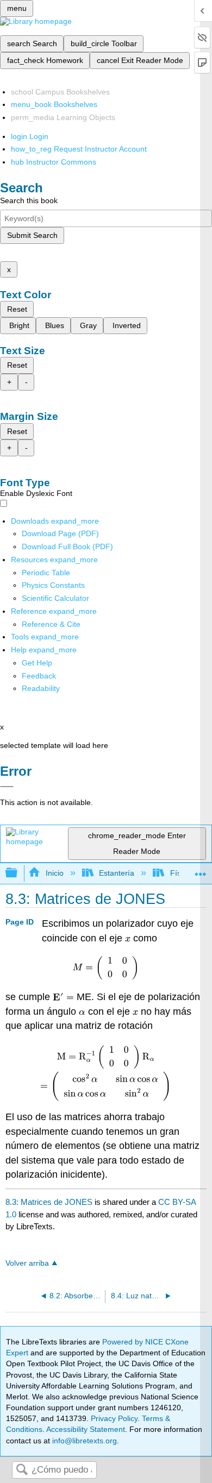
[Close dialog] (7, 786)
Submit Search (32, 235)
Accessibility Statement (85, 1429)
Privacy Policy (114, 1418)
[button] (39, 675)
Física (180, 873)
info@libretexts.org (83, 1440)
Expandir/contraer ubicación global (201, 870)
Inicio (54, 873)
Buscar (22, 1470)
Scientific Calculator (55, 598)
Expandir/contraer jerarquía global (18, 873)
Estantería (116, 873)
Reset (17, 309)
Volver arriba (27, 1263)
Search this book (29, 200)
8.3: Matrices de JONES (48, 1201)
